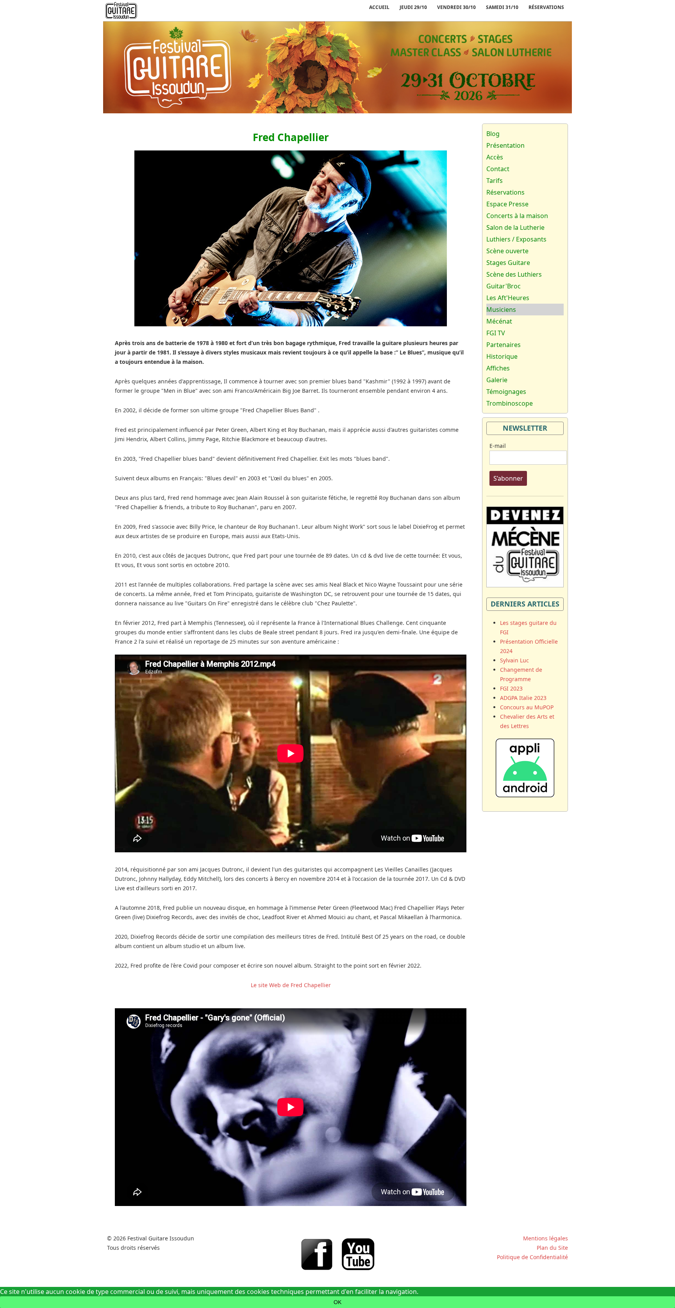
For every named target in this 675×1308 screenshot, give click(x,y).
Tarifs (494, 180)
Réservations (546, 7)
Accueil (379, 7)
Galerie (496, 380)
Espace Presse (507, 204)
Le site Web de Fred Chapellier (291, 985)
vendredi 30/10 (456, 7)
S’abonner (508, 478)
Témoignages (506, 391)
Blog (493, 133)
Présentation (505, 145)
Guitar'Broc (503, 286)
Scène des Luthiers (514, 274)
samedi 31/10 (502, 7)
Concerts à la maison (517, 215)
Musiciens (501, 309)
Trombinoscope (509, 403)
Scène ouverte (507, 251)
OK (337, 1302)
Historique (502, 356)
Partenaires (503, 344)
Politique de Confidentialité (532, 1257)
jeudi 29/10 (413, 7)
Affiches (498, 368)
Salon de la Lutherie (515, 227)
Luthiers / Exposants (516, 239)
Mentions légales (545, 1238)
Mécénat (499, 321)
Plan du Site (552, 1247)
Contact (497, 169)
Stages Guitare (508, 262)
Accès (494, 157)
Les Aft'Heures (507, 297)
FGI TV (495, 333)
